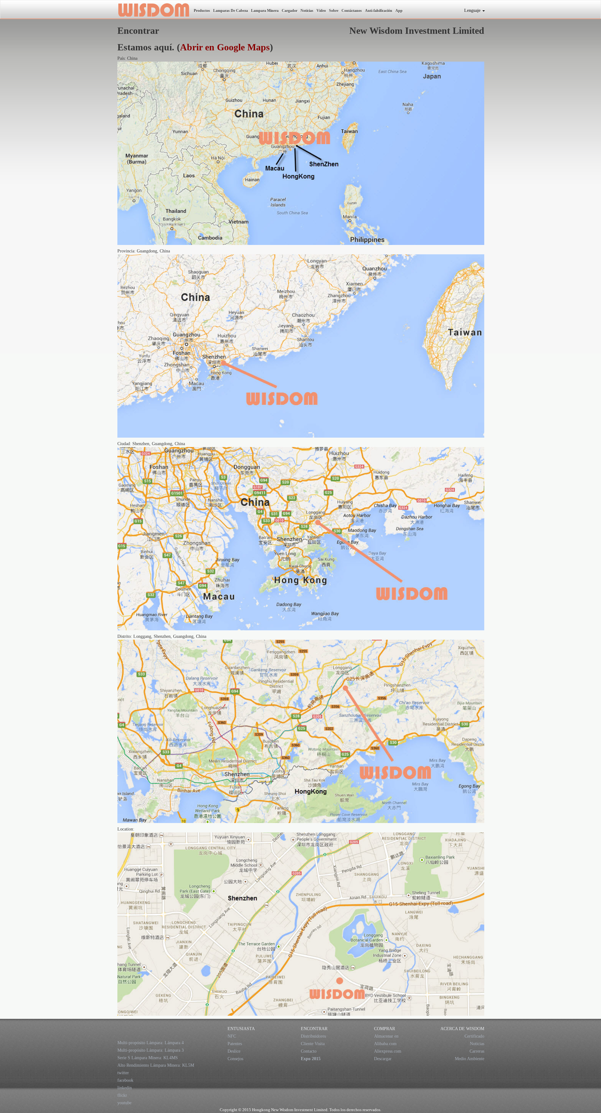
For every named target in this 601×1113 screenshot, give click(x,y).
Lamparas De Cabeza (230, 10)
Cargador (289, 10)
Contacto (308, 1051)
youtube (124, 1102)
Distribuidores (313, 1036)
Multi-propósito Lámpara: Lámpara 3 (150, 1050)
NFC (232, 1036)
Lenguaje (473, 10)
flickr (122, 1095)
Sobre (333, 10)
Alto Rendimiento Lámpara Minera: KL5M (155, 1065)
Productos (202, 10)
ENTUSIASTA (241, 1028)
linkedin (124, 1087)
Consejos (235, 1058)
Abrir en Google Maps (225, 47)
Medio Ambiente (469, 1058)
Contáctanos (352, 10)
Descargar (383, 1058)
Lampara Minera (265, 10)
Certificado (474, 1036)
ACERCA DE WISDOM (462, 1028)
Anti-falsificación (378, 10)
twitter (123, 1072)
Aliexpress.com (387, 1051)
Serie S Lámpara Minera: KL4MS (147, 1057)
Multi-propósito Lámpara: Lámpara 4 (150, 1042)
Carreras (477, 1051)
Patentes (235, 1043)
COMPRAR (384, 1028)
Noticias (306, 10)
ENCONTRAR (314, 1028)
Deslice (234, 1051)
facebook (125, 1080)
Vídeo (321, 10)
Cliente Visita (313, 1043)
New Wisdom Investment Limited (153, 10)
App (399, 10)
